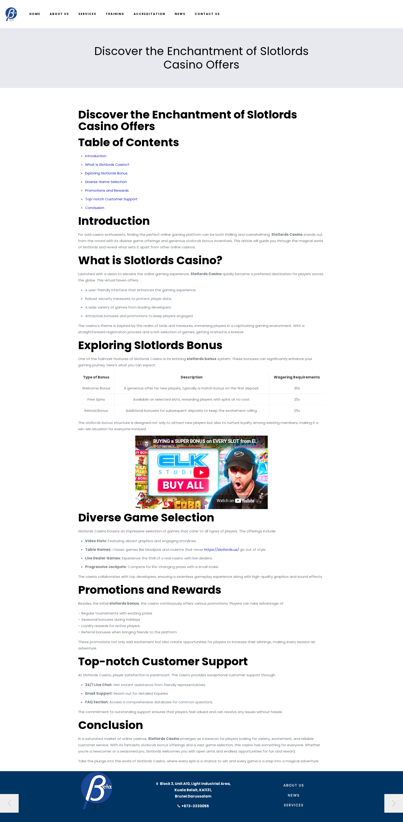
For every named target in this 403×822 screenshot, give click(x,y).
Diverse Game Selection (106, 181)
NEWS (294, 795)
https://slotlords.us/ (221, 549)
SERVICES (294, 805)
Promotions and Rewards (107, 190)
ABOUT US (293, 785)
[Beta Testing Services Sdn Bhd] (11, 14)
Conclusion (94, 207)
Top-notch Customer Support (111, 199)
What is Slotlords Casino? (107, 164)
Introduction (95, 155)
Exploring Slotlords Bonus (106, 173)
